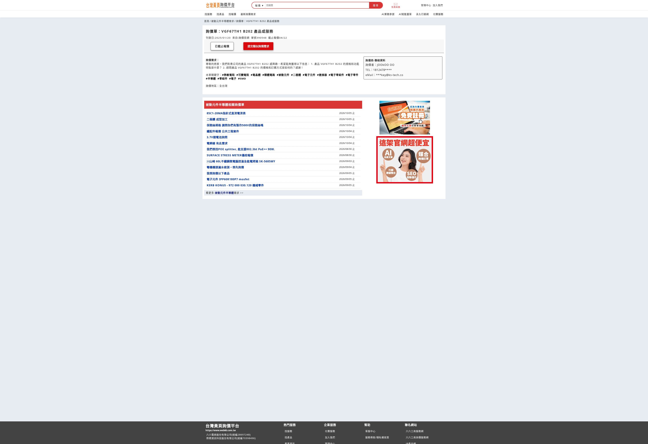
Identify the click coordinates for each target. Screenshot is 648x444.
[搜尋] (317, 5)
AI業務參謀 (388, 14)
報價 (258, 5)
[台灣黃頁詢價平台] (223, 5)
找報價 (232, 14)
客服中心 (370, 431)
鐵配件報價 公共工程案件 (223, 131)
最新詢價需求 (248, 14)
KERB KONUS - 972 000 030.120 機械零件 (235, 185)
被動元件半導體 (224, 192)
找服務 (208, 14)
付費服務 (438, 14)
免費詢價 (395, 7)
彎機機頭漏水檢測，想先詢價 (225, 167)
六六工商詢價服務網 (417, 437)
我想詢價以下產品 (218, 173)
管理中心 (426, 5)
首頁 (206, 21)
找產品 (220, 14)
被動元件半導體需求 (222, 21)
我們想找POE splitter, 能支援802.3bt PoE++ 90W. (241, 149)
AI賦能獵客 (405, 14)
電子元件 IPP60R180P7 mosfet (228, 179)
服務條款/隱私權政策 (377, 437)
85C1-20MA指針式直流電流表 (226, 113)
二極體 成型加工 (217, 119)
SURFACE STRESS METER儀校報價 (230, 155)
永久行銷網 (422, 14)
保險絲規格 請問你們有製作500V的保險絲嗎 (235, 125)
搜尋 (376, 5)
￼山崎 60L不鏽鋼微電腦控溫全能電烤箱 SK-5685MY (241, 161)
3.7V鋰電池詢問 (217, 137)
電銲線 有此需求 (217, 143)
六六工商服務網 (415, 431)
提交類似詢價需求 (258, 46)
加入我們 (438, 5)
